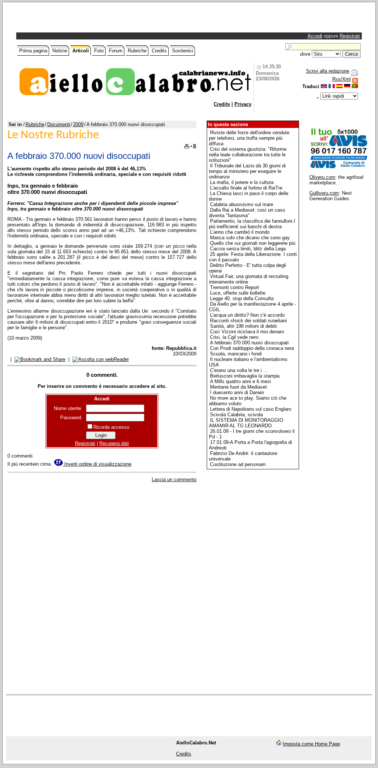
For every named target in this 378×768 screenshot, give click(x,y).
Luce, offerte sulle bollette (237, 293)
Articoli (80, 50)
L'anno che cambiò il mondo (239, 232)
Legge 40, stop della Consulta (242, 298)
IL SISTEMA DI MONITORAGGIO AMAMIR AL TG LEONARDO (246, 422)
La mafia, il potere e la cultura (242, 182)
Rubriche (137, 50)
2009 (78, 124)
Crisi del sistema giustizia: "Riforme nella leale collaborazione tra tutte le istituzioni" (247, 154)
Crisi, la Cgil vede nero (234, 337)
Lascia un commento (174, 479)
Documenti (58, 124)
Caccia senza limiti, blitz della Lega (248, 248)
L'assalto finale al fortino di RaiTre (246, 188)
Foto (99, 50)
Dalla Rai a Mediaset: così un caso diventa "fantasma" (247, 212)
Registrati (350, 36)
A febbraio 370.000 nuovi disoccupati (249, 342)
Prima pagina (33, 50)
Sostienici (182, 50)
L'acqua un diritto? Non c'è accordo (247, 315)
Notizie (59, 50)
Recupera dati (114, 443)
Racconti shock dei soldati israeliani (248, 320)
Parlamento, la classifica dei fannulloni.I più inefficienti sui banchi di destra (252, 223)
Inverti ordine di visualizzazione (97, 464)
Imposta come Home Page (311, 744)
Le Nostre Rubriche (53, 135)
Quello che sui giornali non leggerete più (252, 243)
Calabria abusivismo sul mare (241, 204)
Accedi (314, 36)
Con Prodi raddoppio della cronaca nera (252, 348)
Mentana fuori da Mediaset (238, 387)
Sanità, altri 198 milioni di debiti (243, 326)
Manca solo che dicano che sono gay (250, 237)
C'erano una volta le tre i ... (239, 370)
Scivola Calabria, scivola (236, 414)
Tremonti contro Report (234, 287)
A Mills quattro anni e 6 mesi (240, 381)
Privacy (242, 104)
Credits (159, 50)
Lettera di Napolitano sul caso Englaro (250, 409)
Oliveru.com (322, 177)
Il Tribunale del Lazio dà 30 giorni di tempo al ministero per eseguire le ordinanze (247, 171)
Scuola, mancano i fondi (236, 354)
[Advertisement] (104, 19)
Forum (116, 50)
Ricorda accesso (111, 427)
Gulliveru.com (324, 193)
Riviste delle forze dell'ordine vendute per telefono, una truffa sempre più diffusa (249, 138)
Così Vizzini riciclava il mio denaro (247, 331)
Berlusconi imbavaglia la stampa (244, 376)
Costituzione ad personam (238, 464)
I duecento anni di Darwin (237, 392)
